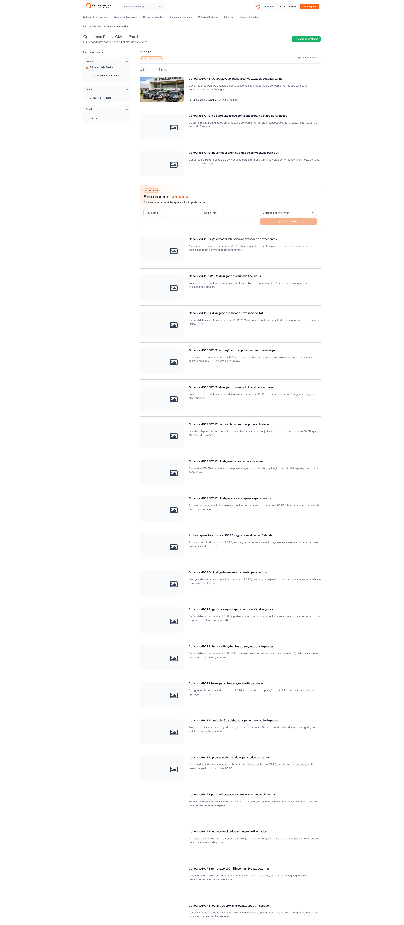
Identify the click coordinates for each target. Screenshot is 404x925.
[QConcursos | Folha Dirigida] (100, 6)
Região (89, 89)
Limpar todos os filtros (306, 57)
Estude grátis (309, 6)
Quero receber (290, 221)
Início (86, 26)
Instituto (90, 61)
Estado (89, 109)
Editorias (96, 26)
